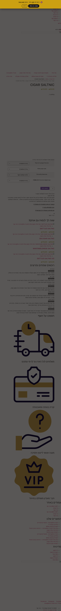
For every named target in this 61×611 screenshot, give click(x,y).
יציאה (24, 5)
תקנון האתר (21, 2)
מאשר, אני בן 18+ (34, 6)
